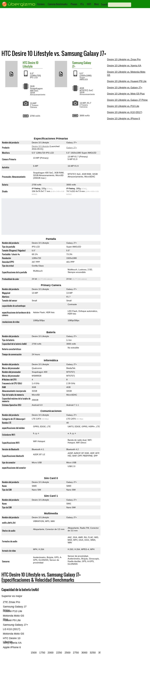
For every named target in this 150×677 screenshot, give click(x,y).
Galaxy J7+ (72, 147)
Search (104, 4)
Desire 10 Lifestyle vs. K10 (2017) (124, 112)
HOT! (89, 4)
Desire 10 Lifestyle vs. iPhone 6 (123, 118)
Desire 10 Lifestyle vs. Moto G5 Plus (126, 93)
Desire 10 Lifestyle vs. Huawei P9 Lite (126, 81)
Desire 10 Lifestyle (30, 64)
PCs (82, 4)
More (96, 4)
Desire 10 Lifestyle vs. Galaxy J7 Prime (127, 100)
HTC (25, 62)
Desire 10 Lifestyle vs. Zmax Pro (124, 59)
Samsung (77, 62)
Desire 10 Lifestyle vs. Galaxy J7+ (124, 87)
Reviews (41, 4)
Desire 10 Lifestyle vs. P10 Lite (123, 106)
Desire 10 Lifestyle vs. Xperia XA (124, 65)
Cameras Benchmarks (58, 4)
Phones (74, 4)
